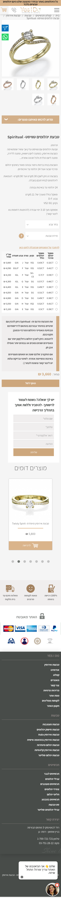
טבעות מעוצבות (51, 724)
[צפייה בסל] (4, 10)
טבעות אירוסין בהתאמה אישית (43, 740)
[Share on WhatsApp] (5, 37)
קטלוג (56, 675)
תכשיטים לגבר (51, 773)
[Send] (5, 28)
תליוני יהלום (53, 794)
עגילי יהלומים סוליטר (48, 809)
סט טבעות (54, 804)
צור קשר (54, 685)
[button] (52, 889)
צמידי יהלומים (52, 789)
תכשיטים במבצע (50, 799)
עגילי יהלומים (52, 779)
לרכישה (27, 545)
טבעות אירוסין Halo (48, 734)
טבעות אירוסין (51, 664)
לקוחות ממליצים (50, 700)
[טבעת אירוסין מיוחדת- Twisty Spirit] (30, 500)
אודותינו (55, 670)
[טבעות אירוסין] (30, 10)
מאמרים (55, 680)
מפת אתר (54, 695)
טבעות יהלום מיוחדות (48, 745)
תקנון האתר (53, 706)
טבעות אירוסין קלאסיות (47, 750)
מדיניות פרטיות (51, 690)
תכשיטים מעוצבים (49, 784)
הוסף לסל (30, 383)
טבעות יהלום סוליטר (48, 755)
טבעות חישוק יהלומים (48, 729)
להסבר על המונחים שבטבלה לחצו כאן (39, 247)
